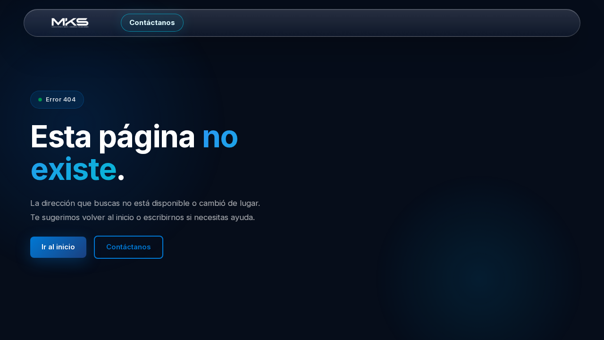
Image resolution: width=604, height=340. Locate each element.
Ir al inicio (58, 246)
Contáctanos (152, 22)
